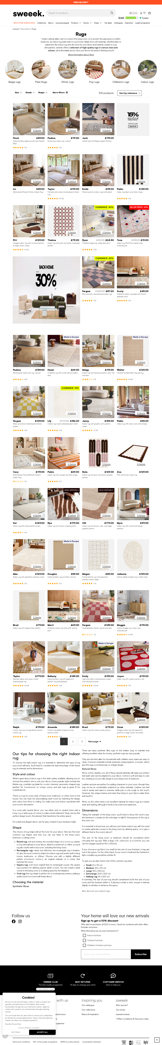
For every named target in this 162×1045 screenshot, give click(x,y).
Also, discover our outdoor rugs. (96, 891)
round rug (68, 841)
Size (17, 92)
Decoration (25, 29)
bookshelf (136, 840)
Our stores (120, 1009)
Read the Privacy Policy (13, 1024)
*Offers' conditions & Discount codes (132, 1019)
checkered (29, 859)
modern (46, 784)
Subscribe (141, 954)
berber (38, 859)
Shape (41, 92)
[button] (5, 1036)
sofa (116, 840)
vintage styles (45, 787)
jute (103, 773)
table (131, 882)
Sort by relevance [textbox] (128, 93)
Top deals (108, 23)
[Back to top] (156, 1039)
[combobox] (129, 93)
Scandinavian (30, 787)
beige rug (17, 813)
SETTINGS (15, 1032)
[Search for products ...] (111, 13)
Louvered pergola (62, 23)
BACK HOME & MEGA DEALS (24, 23)
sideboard (124, 840)
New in (50, 23)
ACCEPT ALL (42, 1032)
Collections (41, 23)
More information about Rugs (81, 54)
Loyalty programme (142, 23)
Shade (28, 92)
